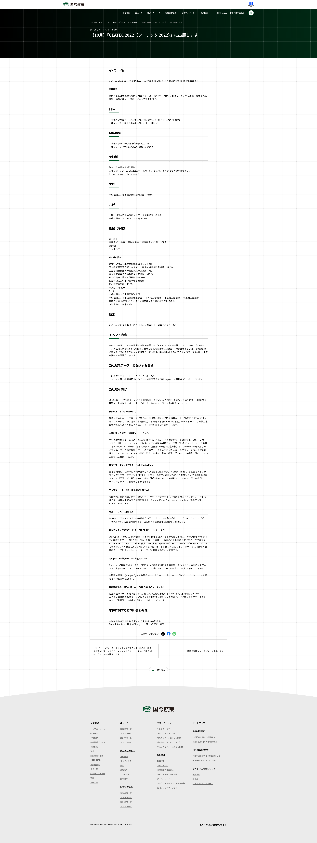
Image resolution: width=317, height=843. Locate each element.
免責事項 (196, 774)
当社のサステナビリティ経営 (169, 738)
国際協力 (124, 779)
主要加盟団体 (96, 760)
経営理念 (94, 733)
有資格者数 (95, 764)
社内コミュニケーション (167, 787)
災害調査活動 (170, 13)
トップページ (95, 22)
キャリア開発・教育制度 (167, 774)
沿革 (92, 751)
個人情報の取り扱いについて (205, 760)
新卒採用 (160, 761)
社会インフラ (125, 761)
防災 (122, 765)
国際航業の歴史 (96, 755)
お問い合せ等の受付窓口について (206, 756)
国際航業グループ (97, 742)
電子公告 (94, 782)
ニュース (138, 13)
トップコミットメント (166, 733)
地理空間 (124, 756)
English (223, 13)
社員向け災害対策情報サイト (213, 824)
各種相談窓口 (199, 731)
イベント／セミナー (120, 22)
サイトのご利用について (204, 768)
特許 (92, 778)
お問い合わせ (239, 13)
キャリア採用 (162, 765)
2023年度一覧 (126, 742)
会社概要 (94, 738)
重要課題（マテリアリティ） (169, 742)
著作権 (195, 779)
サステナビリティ (188, 13)
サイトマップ (199, 722)
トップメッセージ (97, 729)
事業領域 (94, 746)
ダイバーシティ (163, 779)
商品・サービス (153, 13)
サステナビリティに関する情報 (170, 746)
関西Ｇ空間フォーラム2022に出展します (205, 651)
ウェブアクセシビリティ (203, 783)
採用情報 (205, 13)
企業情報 (126, 13)
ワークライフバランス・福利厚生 (171, 783)
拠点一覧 (94, 769)
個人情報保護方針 (201, 749)
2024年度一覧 (126, 738)
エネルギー (125, 774)
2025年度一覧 (126, 733)
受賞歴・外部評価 (97, 773)
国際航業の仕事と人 (165, 770)
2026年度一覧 (126, 729)
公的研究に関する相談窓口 (204, 737)
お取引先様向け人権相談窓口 (205, 741)
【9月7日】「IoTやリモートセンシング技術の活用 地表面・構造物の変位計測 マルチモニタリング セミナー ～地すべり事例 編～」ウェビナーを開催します (122, 651)
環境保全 (124, 770)
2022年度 (133, 22)
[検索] (251, 13)
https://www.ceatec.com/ (137, 146)
